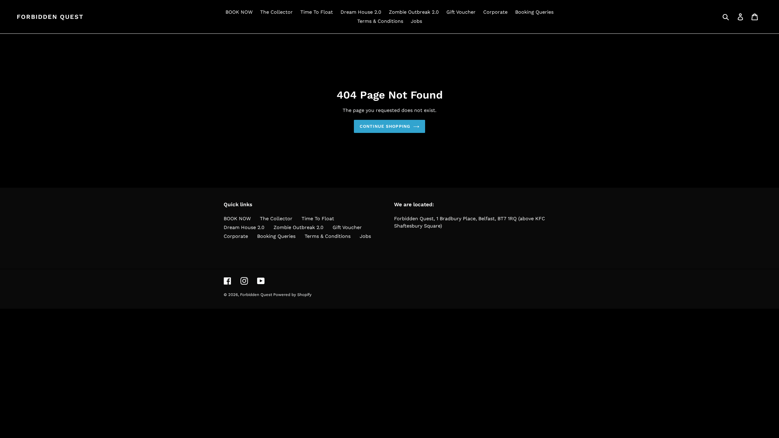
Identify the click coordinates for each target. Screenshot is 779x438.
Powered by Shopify (292, 294)
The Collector (276, 218)
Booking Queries (276, 236)
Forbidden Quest (50, 16)
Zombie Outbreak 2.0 (298, 227)
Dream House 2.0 (244, 227)
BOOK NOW (237, 218)
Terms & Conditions (328, 236)
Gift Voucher (347, 227)
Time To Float (318, 218)
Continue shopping (385, 126)
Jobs (365, 236)
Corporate (236, 236)
